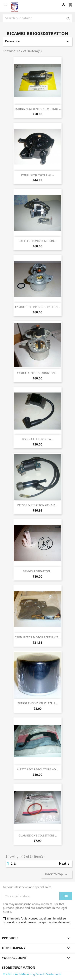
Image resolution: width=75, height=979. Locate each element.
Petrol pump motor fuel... (37, 175)
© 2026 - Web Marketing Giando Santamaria (32, 974)
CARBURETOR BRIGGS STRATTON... (37, 307)
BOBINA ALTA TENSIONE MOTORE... (37, 109)
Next (65, 864)
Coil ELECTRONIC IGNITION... (37, 241)
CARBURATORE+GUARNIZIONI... (37, 373)
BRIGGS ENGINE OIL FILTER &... (38, 703)
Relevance (37, 41)
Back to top (56, 874)
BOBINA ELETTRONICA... (37, 439)
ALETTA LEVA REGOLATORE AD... (37, 769)
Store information (18, 968)
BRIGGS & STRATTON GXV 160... (37, 505)
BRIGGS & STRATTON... (37, 571)
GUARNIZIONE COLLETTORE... (37, 835)
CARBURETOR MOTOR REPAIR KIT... (37, 637)
